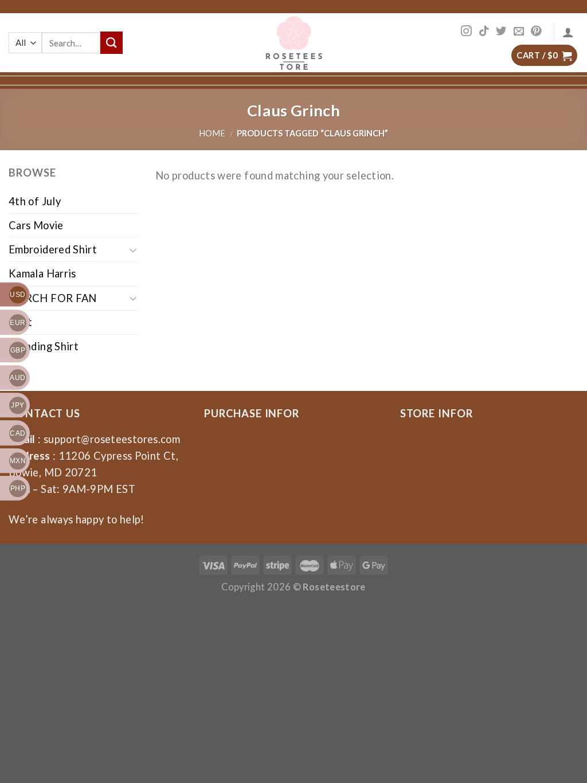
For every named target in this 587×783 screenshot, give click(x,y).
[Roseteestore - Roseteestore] (294, 42)
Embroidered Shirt (53, 249)
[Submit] (111, 42)
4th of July (35, 201)
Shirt (21, 322)
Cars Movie (36, 225)
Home (212, 133)
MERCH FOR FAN (53, 298)
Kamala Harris (42, 273)
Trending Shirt (44, 346)
